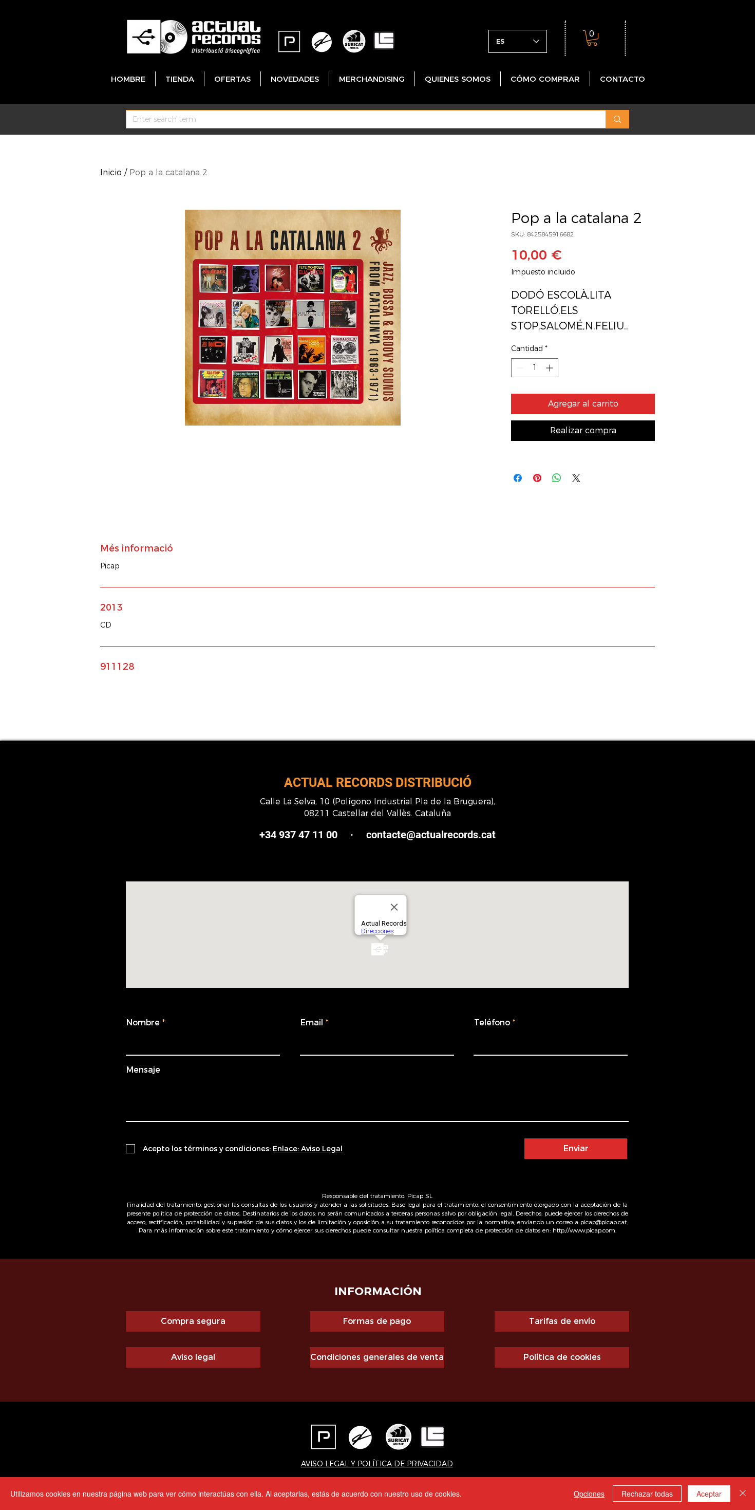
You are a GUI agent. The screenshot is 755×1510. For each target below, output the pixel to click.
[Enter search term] (617, 119)
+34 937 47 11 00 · (306, 834)
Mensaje (143, 1070)
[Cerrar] (743, 1493)
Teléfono (492, 1023)
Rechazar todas (647, 1493)
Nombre (143, 1023)
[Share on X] (576, 478)
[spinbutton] (534, 368)
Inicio (111, 172)
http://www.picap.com (584, 1230)
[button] (592, 38)
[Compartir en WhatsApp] (557, 478)
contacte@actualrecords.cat (431, 834)
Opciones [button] (589, 1493)
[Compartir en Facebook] (518, 478)
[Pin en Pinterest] (537, 478)
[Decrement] (519, 368)
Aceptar (709, 1493)
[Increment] (550, 368)
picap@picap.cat (603, 1222)
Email (311, 1023)
